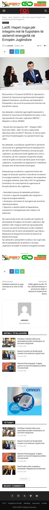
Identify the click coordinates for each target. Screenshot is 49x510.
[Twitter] (17, 51)
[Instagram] (18, 496)
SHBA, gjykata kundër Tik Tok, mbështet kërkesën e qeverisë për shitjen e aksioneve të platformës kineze (37, 289)
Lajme (10, 17)
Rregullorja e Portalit (15, 503)
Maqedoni (16, 17)
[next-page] (7, 375)
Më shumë (23, 479)
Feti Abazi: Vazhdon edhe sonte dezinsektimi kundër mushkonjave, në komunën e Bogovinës (31, 341)
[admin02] (3, 46)
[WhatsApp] (22, 51)
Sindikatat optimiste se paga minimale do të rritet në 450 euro (12, 286)
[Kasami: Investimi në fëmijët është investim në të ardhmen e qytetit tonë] (9, 355)
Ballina (4, 17)
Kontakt (44, 503)
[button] (4, 11)
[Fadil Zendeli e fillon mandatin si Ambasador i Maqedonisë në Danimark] (9, 470)
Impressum (36, 503)
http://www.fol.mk (24, 323)
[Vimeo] (30, 496)
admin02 (10, 46)
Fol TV (4, 503)
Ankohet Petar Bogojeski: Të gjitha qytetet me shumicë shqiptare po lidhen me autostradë (31, 366)
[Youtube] (37, 496)
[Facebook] (11, 51)
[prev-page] (3, 375)
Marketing (27, 503)
